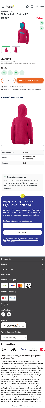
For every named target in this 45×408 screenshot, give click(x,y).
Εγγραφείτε (23, 232)
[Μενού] (3, 6)
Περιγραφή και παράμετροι (12, 97)
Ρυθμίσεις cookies (3, 305)
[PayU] (4, 285)
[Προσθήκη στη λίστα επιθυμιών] (42, 23)
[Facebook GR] (3, 314)
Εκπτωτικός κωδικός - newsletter (28, 240)
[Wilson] (39, 18)
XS (4, 73)
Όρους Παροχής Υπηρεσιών (11, 240)
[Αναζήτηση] (27, 6)
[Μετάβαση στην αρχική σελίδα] (10, 6)
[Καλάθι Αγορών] (42, 6)
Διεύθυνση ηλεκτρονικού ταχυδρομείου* (18, 221)
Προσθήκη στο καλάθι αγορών (30, 80)
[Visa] (12, 285)
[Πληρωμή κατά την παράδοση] (27, 285)
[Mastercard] (20, 285)
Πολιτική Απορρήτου (9, 241)
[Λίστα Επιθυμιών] (32, 6)
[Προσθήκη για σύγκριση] (42, 28)
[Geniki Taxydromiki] (12, 298)
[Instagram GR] (9, 314)
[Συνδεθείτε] (37, 6)
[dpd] (4, 298)
